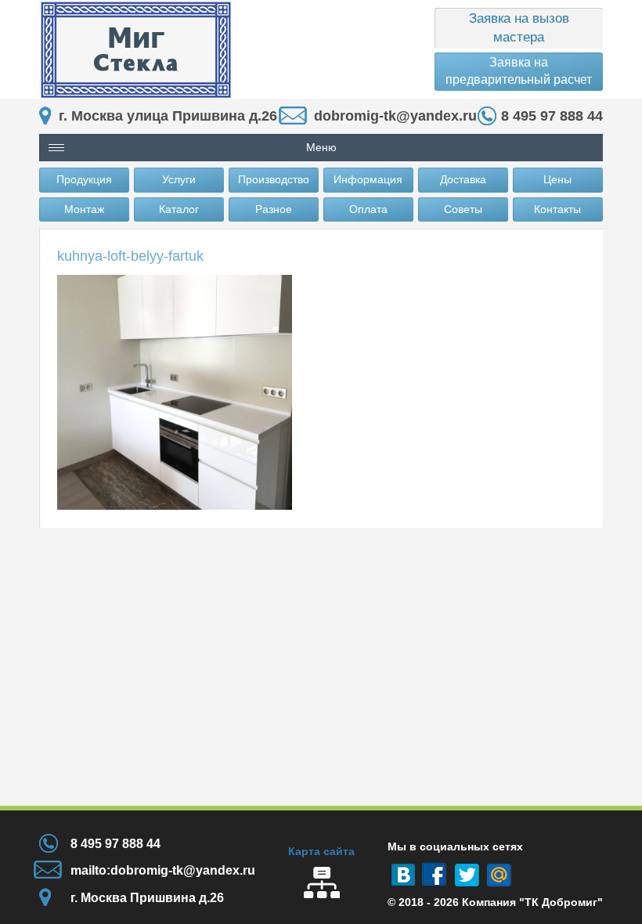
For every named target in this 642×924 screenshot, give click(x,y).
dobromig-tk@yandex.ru (395, 116)
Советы (463, 209)
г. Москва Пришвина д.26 (147, 897)
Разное (273, 209)
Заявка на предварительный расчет (518, 71)
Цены (557, 179)
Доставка (463, 179)
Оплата (368, 209)
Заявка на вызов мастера (519, 28)
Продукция (84, 179)
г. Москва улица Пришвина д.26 (168, 116)
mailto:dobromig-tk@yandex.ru (162, 870)
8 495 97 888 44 (552, 116)
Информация (368, 179)
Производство (273, 179)
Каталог (179, 209)
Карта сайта (321, 851)
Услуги (179, 179)
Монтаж (84, 209)
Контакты (557, 209)
